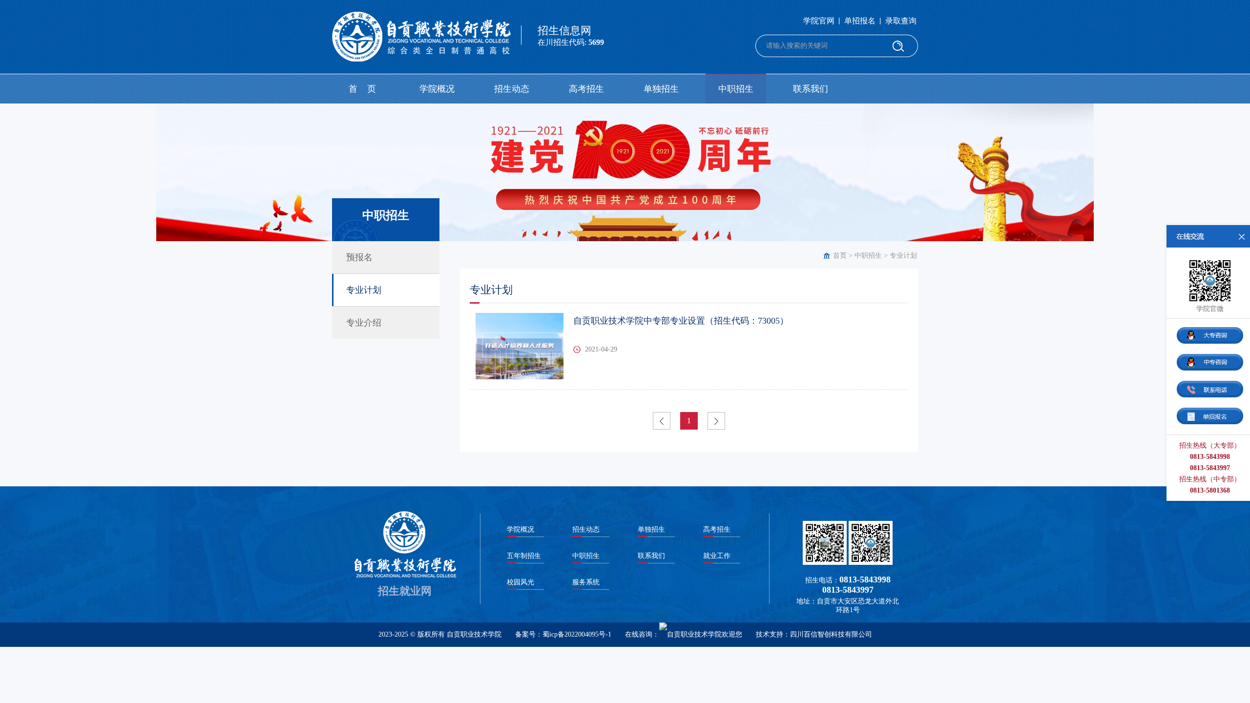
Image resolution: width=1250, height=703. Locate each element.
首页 (840, 255)
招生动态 (511, 89)
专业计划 (903, 255)
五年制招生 (524, 555)
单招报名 (859, 21)
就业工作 (716, 555)
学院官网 (818, 21)
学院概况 (437, 89)
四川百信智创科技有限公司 (831, 634)
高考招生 (586, 89)
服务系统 (586, 582)
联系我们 (810, 89)
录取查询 (901, 21)
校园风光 (520, 582)
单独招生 (661, 89)
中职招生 (735, 89)
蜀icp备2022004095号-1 (576, 634)
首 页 (362, 89)
